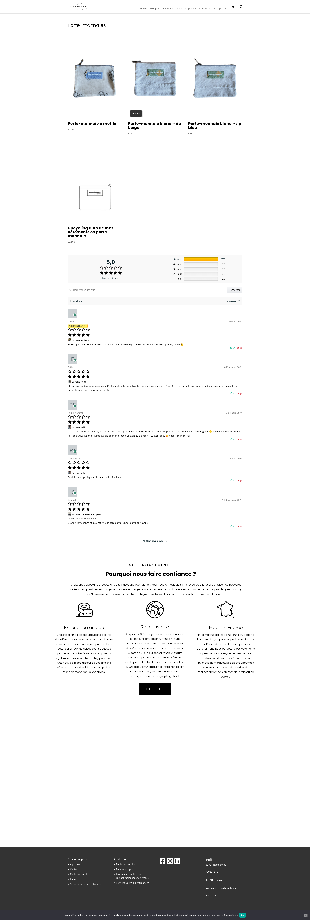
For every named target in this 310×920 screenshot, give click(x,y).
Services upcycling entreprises (193, 8)
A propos (218, 8)
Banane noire (79, 381)
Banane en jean (80, 340)
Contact (74, 869)
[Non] (306, 915)
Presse (73, 878)
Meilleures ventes (79, 873)
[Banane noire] (70, 381)
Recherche (234, 289)
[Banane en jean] (70, 340)
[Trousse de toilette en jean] (70, 514)
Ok (242, 915)
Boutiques (168, 8)
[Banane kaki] (70, 427)
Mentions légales (125, 869)
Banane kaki (78, 427)
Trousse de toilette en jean (86, 514)
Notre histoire (155, 689)
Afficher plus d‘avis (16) (155, 540)
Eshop (153, 8)
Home (143, 8)
